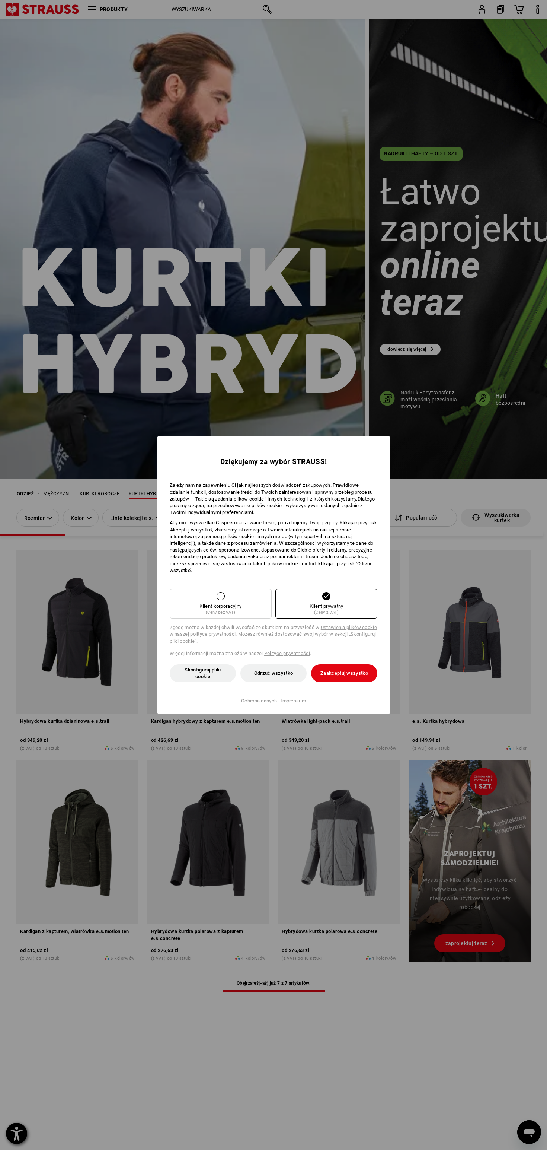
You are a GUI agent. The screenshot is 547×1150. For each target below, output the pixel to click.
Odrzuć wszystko (273, 673)
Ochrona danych (259, 700)
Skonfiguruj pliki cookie (203, 673)
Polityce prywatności (287, 653)
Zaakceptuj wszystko (344, 673)
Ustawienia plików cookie (349, 627)
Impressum (293, 700)
